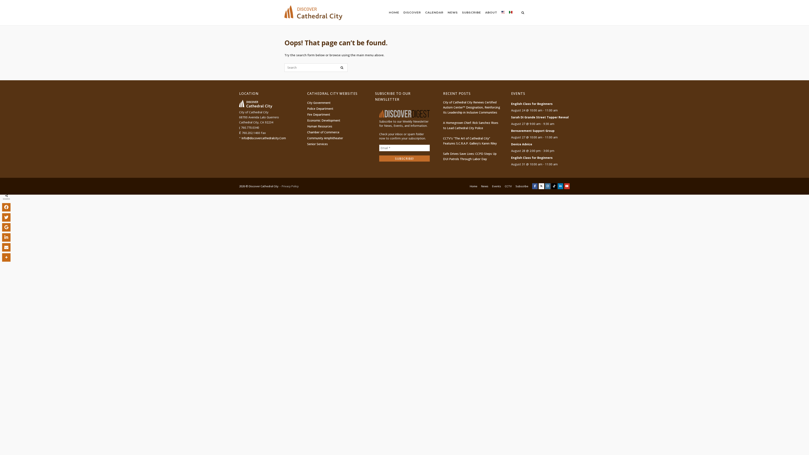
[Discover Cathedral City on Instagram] (547, 186)
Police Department (320, 109)
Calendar (434, 12)
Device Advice (521, 144)
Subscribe (471, 12)
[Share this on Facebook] (6, 207)
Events (496, 186)
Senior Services (317, 144)
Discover (412, 12)
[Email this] (6, 247)
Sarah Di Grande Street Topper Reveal (540, 117)
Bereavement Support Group (533, 131)
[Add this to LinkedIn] (6, 237)
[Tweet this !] (6, 217)
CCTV (508, 186)
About (491, 12)
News (453, 12)
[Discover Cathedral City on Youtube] (567, 186)
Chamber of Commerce (323, 132)
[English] (503, 13)
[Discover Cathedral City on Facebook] (535, 186)
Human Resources (319, 126)
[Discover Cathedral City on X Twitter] (541, 186)
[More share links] (6, 257)
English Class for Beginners (532, 104)
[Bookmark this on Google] (6, 227)
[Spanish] (510, 13)
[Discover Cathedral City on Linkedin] (560, 186)
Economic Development (323, 120)
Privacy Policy (290, 186)
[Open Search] (523, 13)
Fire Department (318, 114)
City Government (319, 103)
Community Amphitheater (325, 138)
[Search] (342, 67)
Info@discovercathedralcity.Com (263, 138)
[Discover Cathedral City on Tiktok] (554, 186)
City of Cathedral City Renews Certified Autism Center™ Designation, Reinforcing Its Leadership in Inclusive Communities (471, 107)
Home (394, 12)
